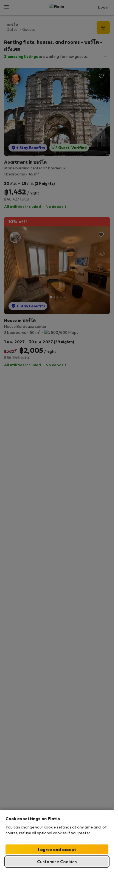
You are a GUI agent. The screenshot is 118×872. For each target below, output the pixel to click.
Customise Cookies (57, 861)
